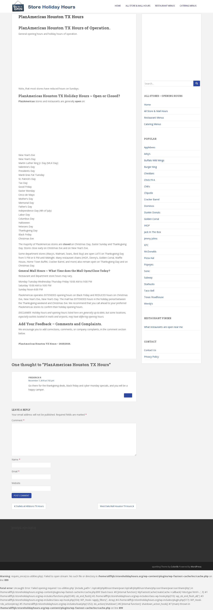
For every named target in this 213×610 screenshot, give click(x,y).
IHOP (147, 225)
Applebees (149, 147)
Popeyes (148, 264)
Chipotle (148, 192)
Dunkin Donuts (152, 212)
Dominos (149, 206)
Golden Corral (151, 219)
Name (16, 459)
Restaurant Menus (165, 5)
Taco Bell (149, 290)
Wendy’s (148, 303)
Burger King (150, 166)
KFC (146, 245)
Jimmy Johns (150, 238)
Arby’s (147, 153)
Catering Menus (188, 5)
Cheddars (149, 173)
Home (118, 5)
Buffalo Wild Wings (154, 160)
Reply (128, 395)
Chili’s (147, 186)
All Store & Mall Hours (138, 5)
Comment (18, 420)
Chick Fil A (149, 179)
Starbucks (149, 284)
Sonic (147, 271)
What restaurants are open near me (163, 327)
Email (15, 471)
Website (16, 483)
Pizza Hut (149, 258)
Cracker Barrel (151, 199)
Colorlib (175, 566)
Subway (148, 277)
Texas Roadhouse (154, 297)
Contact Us (150, 350)
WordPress (196, 566)
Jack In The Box (152, 232)
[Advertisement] (74, 61)
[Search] (196, 83)
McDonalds (150, 251)
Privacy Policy (151, 356)
